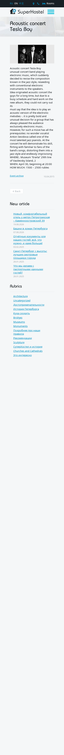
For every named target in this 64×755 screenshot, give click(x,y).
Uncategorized (21, 300)
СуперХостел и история (27, 346)
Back (17, 191)
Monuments (20, 326)
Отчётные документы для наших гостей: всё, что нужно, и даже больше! (29, 240)
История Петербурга (26, 309)
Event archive (17, 175)
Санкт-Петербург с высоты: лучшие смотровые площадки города (30, 254)
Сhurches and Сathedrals (27, 351)
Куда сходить (21, 313)
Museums (19, 321)
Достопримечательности (28, 304)
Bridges (17, 317)
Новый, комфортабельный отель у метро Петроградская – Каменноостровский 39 (31, 217)
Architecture (20, 296)
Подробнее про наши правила (26, 332)
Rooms (50, 3)
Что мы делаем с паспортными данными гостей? (28, 269)
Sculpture (18, 342)
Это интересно (22, 355)
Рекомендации (22, 338)
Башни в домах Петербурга (30, 228)
